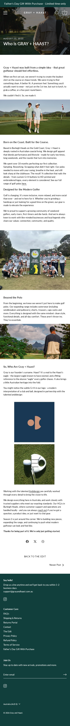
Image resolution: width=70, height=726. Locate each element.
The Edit (7, 631)
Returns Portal (10, 622)
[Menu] (5, 13)
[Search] (57, 13)
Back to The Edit (35, 556)
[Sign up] (65, 674)
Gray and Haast (16, 713)
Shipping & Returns (12, 618)
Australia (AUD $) (10, 704)
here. (24, 183)
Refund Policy (10, 640)
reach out (42, 510)
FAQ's (6, 613)
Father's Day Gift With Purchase (18, 649)
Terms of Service (11, 644)
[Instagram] (5, 598)
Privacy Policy (10, 635)
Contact (7, 627)
